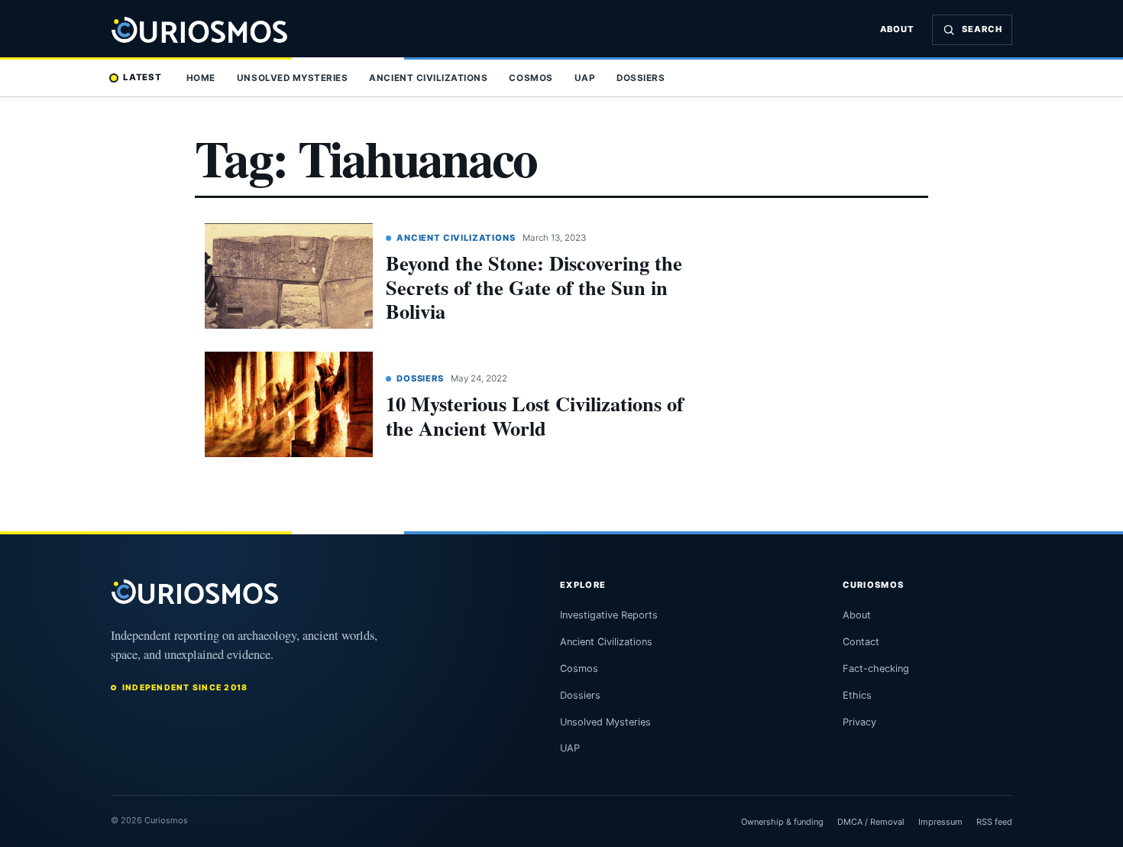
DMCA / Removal (871, 821)
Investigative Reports (609, 615)
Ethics (857, 695)
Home (200, 78)
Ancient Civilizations (428, 78)
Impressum (940, 821)
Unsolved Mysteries (292, 78)
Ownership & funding (782, 821)
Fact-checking (876, 668)
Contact (861, 641)
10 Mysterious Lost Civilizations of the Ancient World (535, 415)
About (897, 29)
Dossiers (641, 78)
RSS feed (994, 821)
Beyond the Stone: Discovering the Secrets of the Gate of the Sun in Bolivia (534, 287)
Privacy (859, 722)
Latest (142, 77)
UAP (585, 78)
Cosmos (530, 78)
